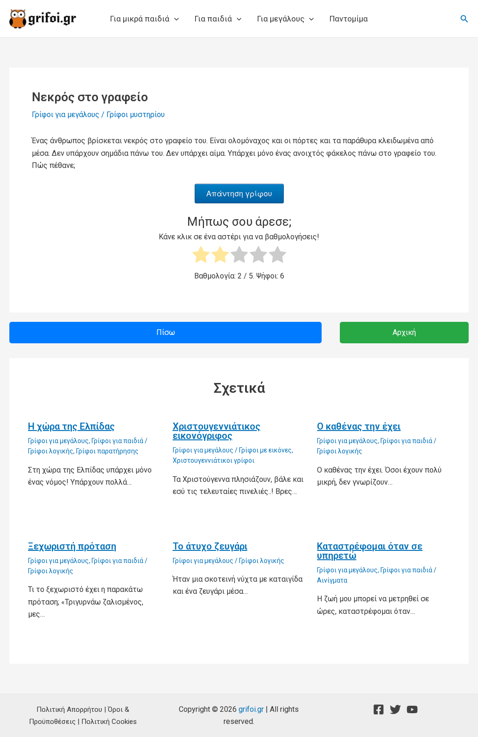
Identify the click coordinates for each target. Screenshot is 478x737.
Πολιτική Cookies (109, 721)
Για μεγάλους (280, 18)
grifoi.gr (251, 709)
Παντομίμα (349, 18)
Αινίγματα (332, 580)
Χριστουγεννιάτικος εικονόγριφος (216, 431)
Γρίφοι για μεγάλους (65, 114)
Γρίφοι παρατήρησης (107, 451)
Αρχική (404, 332)
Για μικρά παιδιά (139, 18)
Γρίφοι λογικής (50, 451)
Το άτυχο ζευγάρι (210, 546)
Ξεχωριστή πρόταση (72, 546)
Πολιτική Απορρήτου (69, 709)
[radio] (201, 256)
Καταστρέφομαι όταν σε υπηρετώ (369, 551)
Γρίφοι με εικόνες (265, 450)
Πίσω (165, 332)
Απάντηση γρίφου (239, 193)
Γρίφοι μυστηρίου (135, 114)
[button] (174, 18)
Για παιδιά (213, 18)
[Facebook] (378, 709)
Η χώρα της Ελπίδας (71, 426)
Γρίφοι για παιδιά (117, 441)
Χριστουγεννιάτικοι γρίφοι (213, 460)
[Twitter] (395, 709)
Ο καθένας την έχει (359, 426)
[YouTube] (412, 709)
